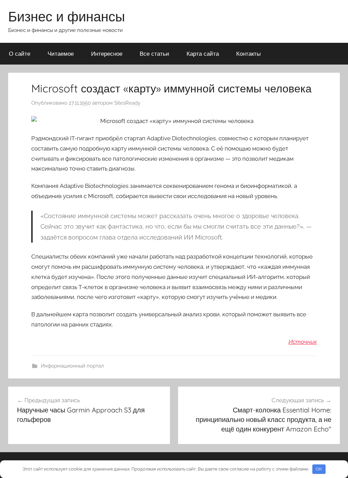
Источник (303, 341)
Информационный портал (72, 366)
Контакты (248, 53)
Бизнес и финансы (66, 16)
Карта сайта (203, 53)
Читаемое (61, 53)
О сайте (19, 53)
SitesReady (127, 103)
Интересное (106, 53)
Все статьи (154, 53)
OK (319, 469)
